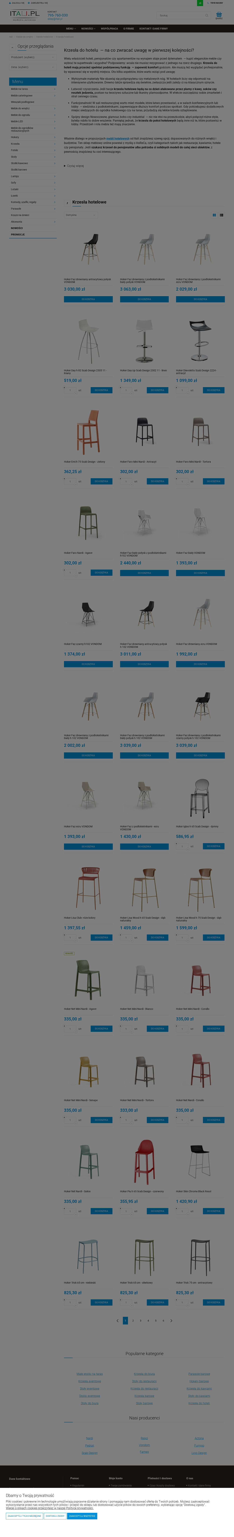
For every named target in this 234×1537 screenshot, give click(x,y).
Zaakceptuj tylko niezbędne (24, 1516)
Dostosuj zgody (55, 1516)
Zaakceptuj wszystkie (82, 1516)
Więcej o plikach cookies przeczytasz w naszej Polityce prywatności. (50, 1508)
